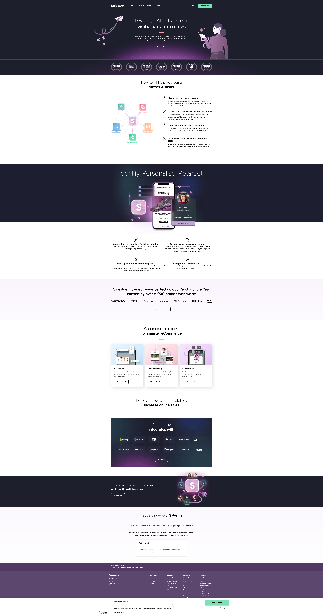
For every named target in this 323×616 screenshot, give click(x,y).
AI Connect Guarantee (205, 584)
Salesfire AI (170, 578)
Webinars (185, 586)
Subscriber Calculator (188, 580)
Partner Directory (204, 593)
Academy (185, 592)
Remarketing (153, 580)
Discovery (152, 578)
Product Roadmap (204, 585)
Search (168, 589)
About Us (202, 578)
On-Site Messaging (172, 582)
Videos (185, 596)
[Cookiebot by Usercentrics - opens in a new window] (103, 612)
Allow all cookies (217, 602)
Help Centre (203, 589)
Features (202, 587)
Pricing (152, 584)
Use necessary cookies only (217, 608)
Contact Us (203, 580)
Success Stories (187, 578)
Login (194, 6)
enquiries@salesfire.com (116, 585)
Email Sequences (171, 584)
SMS (168, 585)
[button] (132, 6)
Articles (185, 584)
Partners (202, 591)
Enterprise (153, 582)
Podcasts (185, 594)
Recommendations (172, 587)
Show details (118, 612)
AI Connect (170, 580)
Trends (185, 590)
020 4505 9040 (114, 583)
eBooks (185, 588)
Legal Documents (204, 595)
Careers (202, 582)
